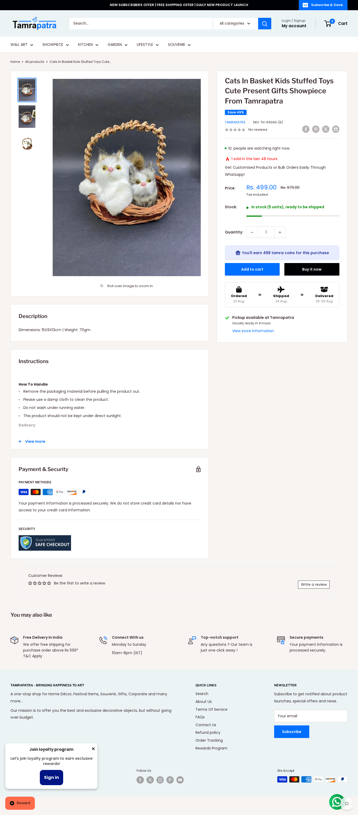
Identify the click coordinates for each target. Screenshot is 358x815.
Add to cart (252, 269)
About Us (204, 701)
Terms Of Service (211, 709)
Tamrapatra (235, 122)
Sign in (51, 777)
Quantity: (234, 232)
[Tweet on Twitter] (325, 129)
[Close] (93, 749)
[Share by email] (335, 129)
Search (202, 693)
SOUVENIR (176, 44)
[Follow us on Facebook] (140, 780)
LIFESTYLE (145, 44)
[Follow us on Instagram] (160, 780)
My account (294, 26)
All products (34, 61)
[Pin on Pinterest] (315, 129)
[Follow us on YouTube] (180, 780)
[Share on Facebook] (306, 129)
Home (15, 61)
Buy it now (312, 269)
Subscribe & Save (327, 4)
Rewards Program (211, 748)
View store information (253, 331)
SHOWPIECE (52, 44)
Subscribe (291, 731)
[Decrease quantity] (252, 232)
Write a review (314, 584)
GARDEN (115, 44)
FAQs (200, 717)
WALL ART (19, 44)
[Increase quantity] (279, 232)
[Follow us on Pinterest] (170, 780)
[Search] (264, 23)
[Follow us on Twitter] (150, 780)
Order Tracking (209, 740)
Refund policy (208, 732)
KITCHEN (85, 44)
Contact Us (206, 725)
